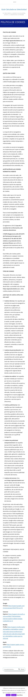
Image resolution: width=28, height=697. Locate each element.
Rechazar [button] (14, 695)
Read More (20, 695)
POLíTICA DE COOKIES (8, 24)
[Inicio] (1, 24)
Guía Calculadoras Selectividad (14, 9)
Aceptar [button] (8, 695)
